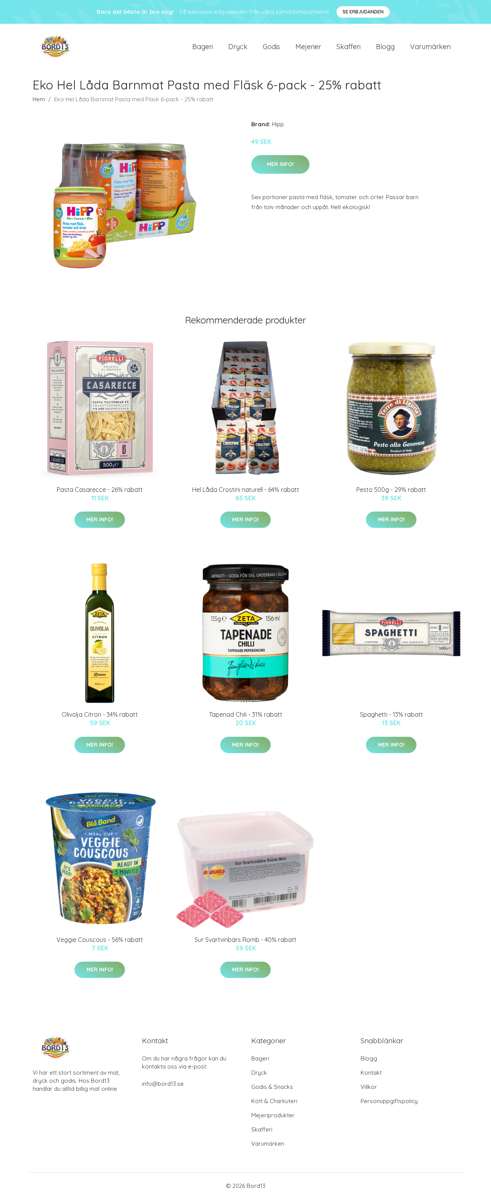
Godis (271, 46)
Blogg (385, 46)
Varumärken (430, 46)
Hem (39, 99)
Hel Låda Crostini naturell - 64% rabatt (245, 489)
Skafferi (348, 46)
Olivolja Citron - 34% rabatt (100, 714)
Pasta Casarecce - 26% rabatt (100, 489)
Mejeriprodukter (273, 1115)
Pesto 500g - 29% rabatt (391, 489)
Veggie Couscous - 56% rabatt (99, 939)
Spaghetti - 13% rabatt (391, 714)
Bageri (202, 46)
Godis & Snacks (272, 1086)
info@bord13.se (163, 1083)
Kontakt (371, 1072)
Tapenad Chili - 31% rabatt (245, 714)
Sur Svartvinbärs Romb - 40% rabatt (245, 939)
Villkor (369, 1086)
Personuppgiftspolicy (389, 1101)
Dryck (237, 46)
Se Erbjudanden (363, 12)
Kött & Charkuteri (274, 1101)
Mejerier (308, 46)
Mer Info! (280, 164)
